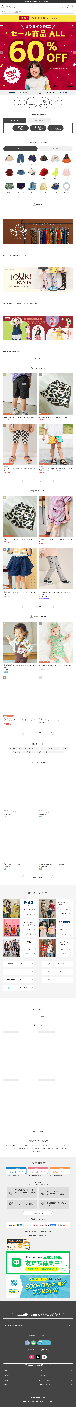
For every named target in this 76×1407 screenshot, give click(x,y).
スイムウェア (35, 1141)
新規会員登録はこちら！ (38, 1206)
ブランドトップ (28, 854)
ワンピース (34, 1138)
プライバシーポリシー (44, 1368)
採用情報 (5, 1377)
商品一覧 (28, 859)
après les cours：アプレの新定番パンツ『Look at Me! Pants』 (20, 267)
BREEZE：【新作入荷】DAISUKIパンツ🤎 (14, 237)
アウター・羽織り (24, 1138)
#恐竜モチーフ (16, 697)
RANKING (31, 104)
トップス (7, 1138)
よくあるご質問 (43, 1228)
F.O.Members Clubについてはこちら (38, 1177)
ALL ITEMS (44, 104)
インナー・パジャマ (63, 1138)
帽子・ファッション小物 (59, 1141)
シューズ (41, 1138)
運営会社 (5, 1373)
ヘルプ (41, 1363)
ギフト (43, 1141)
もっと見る (38, 303)
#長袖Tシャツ (12, 693)
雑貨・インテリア (38, 1144)
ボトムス (14, 1138)
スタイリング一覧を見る (38, 1124)
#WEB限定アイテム (53, 693)
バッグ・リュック (51, 1138)
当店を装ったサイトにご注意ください (14, 1318)
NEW (19, 104)
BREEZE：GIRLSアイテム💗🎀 (11, 297)
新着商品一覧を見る (38, 822)
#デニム (43, 693)
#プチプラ (64, 693)
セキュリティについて (44, 1373)
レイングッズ (17, 1141)
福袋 (49, 1141)
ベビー (10, 1141)
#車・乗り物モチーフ (29, 697)
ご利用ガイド (32, 1228)
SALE (56, 104)
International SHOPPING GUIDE (13, 1313)
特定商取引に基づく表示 (45, 1377)
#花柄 (39, 697)
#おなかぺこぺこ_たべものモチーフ (53, 697)
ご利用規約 (6, 1368)
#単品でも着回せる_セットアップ (28, 693)
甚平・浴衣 (27, 1141)
